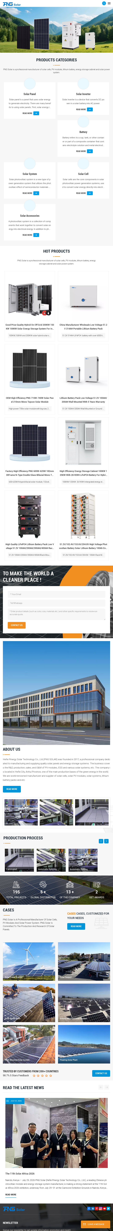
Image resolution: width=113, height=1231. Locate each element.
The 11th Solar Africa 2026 (19, 1136)
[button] (54, 49)
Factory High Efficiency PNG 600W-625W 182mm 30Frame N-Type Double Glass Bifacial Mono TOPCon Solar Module (30, 473)
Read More (11, 789)
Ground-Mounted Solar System (73, 1018)
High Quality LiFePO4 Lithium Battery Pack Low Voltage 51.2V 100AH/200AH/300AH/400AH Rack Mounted (30, 546)
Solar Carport (66, 977)
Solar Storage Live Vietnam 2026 (77, 1136)
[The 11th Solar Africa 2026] (29, 1131)
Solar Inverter (83, 94)
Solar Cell (83, 174)
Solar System (30, 174)
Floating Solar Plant (68, 1060)
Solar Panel (30, 94)
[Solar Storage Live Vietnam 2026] (83, 1131)
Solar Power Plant (12, 1018)
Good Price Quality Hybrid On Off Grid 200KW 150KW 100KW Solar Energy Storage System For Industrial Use (30, 327)
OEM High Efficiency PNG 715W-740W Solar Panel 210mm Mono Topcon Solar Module (30, 400)
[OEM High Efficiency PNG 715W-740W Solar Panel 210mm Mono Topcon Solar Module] (30, 369)
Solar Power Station (13, 977)
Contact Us (101, 1073)
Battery (83, 132)
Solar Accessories (29, 215)
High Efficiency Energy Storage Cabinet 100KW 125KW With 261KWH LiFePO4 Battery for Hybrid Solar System (83, 473)
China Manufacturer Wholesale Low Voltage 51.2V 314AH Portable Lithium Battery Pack (83, 327)
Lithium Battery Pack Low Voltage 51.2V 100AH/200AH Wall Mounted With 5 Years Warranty (83, 400)
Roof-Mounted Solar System (17, 1060)
